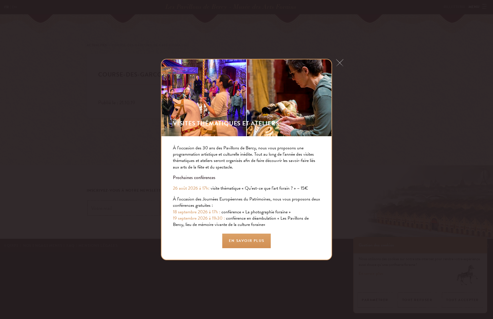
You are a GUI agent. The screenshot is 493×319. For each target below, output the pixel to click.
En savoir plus (246, 241)
